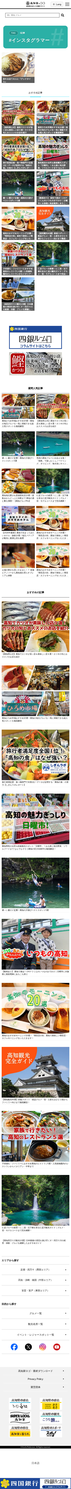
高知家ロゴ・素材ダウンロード (41, 1371)
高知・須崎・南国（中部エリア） (42, 1280)
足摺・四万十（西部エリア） (43, 1269)
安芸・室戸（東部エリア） (44, 1290)
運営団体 (47, 1387)
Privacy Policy (46, 1379)
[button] (62, 15)
